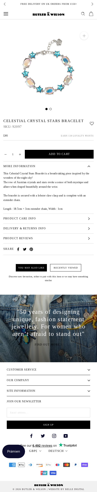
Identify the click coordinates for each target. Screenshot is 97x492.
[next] (92, 4)
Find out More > (48, 344)
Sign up (48, 425)
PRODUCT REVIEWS (18, 238)
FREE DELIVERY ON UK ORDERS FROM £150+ (48, 4)
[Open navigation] (6, 13)
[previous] (5, 4)
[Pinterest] (31, 249)
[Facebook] (18, 249)
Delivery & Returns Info (24, 228)
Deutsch (56, 451)
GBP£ (33, 451)
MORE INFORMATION (19, 166)
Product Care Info (19, 218)
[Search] (83, 14)
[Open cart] (91, 13)
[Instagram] (54, 435)
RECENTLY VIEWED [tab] (66, 267)
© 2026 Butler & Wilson (29, 489)
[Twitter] (24, 249)
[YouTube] (66, 435)
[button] (92, 122)
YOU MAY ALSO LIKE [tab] (31, 267)
